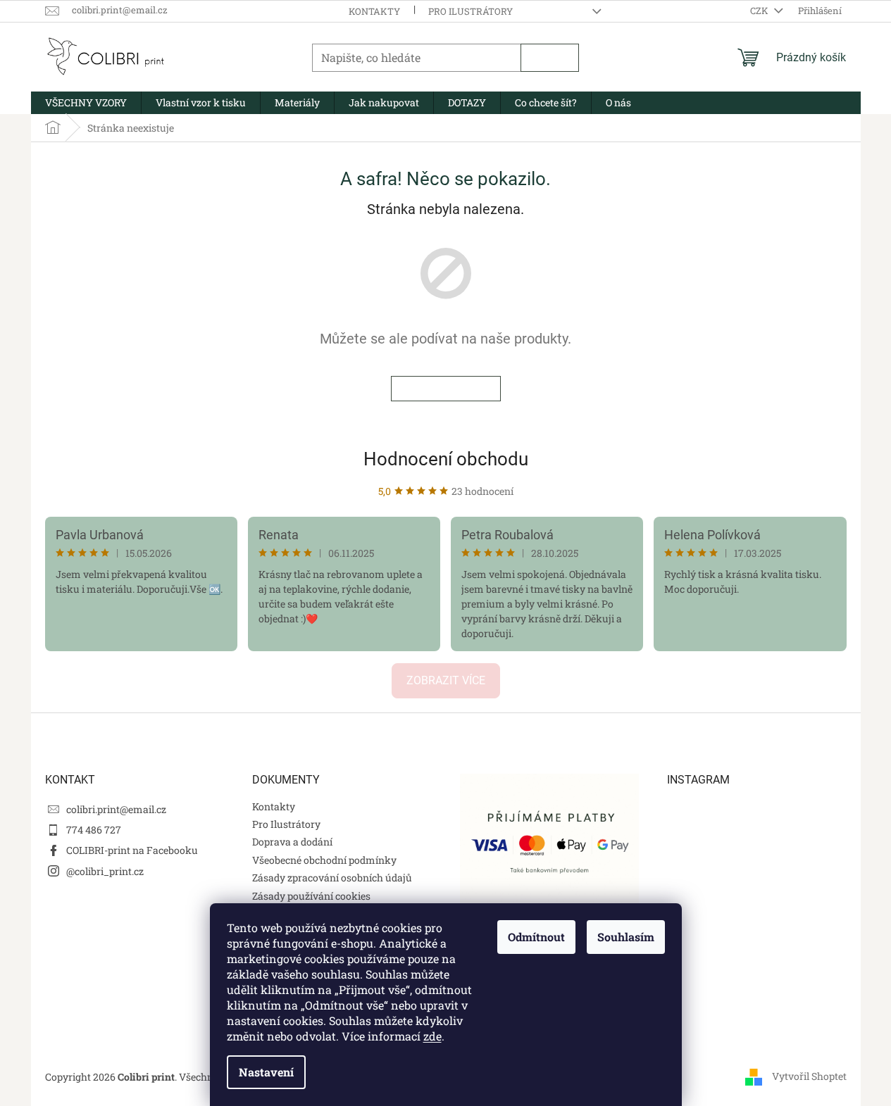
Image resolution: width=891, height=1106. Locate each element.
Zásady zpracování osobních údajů (332, 877)
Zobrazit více (445, 680)
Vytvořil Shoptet (809, 1076)
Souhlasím (625, 936)
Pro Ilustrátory (470, 11)
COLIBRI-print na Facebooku (132, 850)
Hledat (550, 57)
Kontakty (374, 11)
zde (432, 1036)
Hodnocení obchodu (445, 459)
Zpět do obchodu (446, 388)
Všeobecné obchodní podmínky (324, 860)
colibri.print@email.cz (116, 809)
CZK (760, 10)
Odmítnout (536, 936)
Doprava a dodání (292, 841)
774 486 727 (93, 829)
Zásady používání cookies (311, 896)
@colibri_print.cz (105, 871)
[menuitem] (86, 103)
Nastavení (266, 1071)
